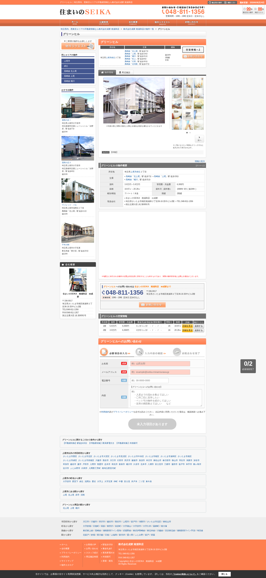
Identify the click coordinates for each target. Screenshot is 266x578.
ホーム (64, 544)
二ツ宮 (142, 481)
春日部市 (167, 460)
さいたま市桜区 (152, 456)
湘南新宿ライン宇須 (186, 530)
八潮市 (151, 464)
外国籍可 (107, 557)
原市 (77, 495)
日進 (107, 535)
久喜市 (136, 464)
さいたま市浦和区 (168, 456)
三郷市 (167, 464)
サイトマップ (67, 561)
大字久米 (147, 526)
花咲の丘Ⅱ (66, 162)
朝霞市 (100, 464)
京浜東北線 (170, 530)
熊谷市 (106, 460)
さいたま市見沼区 (119, 456)
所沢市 (127, 460)
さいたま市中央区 (136, 456)
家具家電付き (109, 553)
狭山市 (175, 460)
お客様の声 (91, 544)
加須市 (142, 460)
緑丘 (113, 57)
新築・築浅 (108, 561)
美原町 (118, 526)
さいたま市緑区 (70, 460)
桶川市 (129, 464)
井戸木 (134, 481)
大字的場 (87, 526)
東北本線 (151, 530)
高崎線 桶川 (69, 81)
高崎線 (127, 51)
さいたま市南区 (185, 456)
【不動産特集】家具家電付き (101, 443)
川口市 (113, 460)
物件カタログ (67, 565)
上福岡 (114, 535)
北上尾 (135, 51)
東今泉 (149, 481)
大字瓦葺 (108, 481)
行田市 (120, 460)
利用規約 (105, 412)
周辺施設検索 (92, 557)
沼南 (83, 495)
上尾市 (108, 57)
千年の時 (65, 245)
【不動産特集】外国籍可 (127, 443)
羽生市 (182, 460)
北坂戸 (86, 535)
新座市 (122, 464)
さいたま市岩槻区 (86, 460)
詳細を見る (188, 326)
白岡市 (84, 468)
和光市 (115, 464)
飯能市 (135, 460)
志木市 (107, 464)
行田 (134, 61)
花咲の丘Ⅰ (66, 120)
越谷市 (73, 464)
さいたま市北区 (85, 456)
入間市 (93, 464)
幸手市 (189, 464)
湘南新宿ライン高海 (112, 530)
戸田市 (86, 464)
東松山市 (157, 460)
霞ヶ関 (130, 535)
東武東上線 (88, 530)
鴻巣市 (189, 460)
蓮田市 (174, 464)
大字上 (100, 481)
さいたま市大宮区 (101, 456)
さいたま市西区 (70, 456)
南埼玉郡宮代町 (109, 468)
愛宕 (94, 481)
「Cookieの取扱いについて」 (184, 574)
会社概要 (65, 548)
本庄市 (149, 460)
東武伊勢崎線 (139, 530)
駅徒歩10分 (108, 544)
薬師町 (156, 526)
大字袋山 (127, 526)
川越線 (160, 530)
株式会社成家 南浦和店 (131, 544)
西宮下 (75, 481)
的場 (93, 535)
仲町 (116, 481)
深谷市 (196, 460)
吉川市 (66, 468)
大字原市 (67, 481)
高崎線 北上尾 (70, 71)
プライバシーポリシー (123, 412)
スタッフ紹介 (92, 553)
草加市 (66, 464)
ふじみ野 (139, 535)
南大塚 (164, 526)
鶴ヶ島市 (197, 464)
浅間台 (88, 481)
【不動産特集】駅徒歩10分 (75, 443)
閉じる (225, 574)
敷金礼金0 (107, 548)
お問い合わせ (92, 548)
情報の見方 (200, 161)
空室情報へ (192, 49)
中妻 (121, 481)
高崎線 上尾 (69, 76)
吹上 (134, 59)
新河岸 (122, 535)
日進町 (96, 526)
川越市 (98, 460)
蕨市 (79, 464)
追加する (199, 326)
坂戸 (147, 535)
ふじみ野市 (75, 468)
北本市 (144, 464)
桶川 (134, 56)
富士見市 (159, 464)
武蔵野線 (127, 530)
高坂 (103, 526)
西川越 (100, 535)
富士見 (127, 481)
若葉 (153, 535)
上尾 (134, 54)
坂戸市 (182, 464)
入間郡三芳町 (95, 468)
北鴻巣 (135, 64)
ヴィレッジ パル (69, 205)
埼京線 (200, 530)
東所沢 (110, 526)
